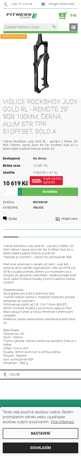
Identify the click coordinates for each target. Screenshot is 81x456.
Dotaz (13, 218)
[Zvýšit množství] (20, 190)
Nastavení (40, 433)
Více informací (62, 422)
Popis (11, 233)
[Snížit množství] (20, 194)
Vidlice (38, 207)
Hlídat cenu (69, 218)
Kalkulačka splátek (52, 180)
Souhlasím (40, 448)
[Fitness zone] (21, 16)
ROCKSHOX (40, 202)
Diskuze (28, 233)
